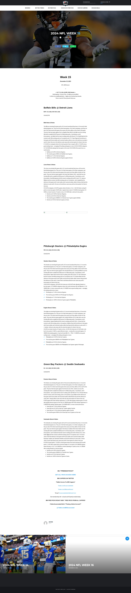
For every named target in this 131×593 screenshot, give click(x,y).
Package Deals (96, 8)
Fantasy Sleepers (82, 8)
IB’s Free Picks (52, 8)
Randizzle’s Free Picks (67, 8)
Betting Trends (39, 8)
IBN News (27, 8)
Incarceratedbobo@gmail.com (89, 3)
